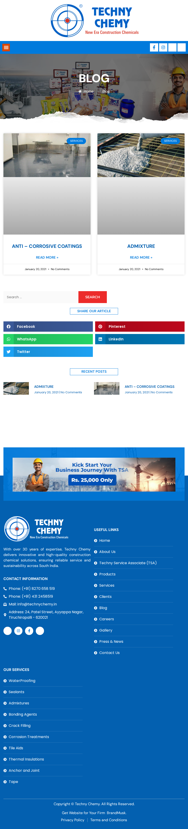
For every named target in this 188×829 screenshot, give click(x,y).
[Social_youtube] (181, 47)
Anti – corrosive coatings (47, 246)
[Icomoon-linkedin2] (172, 47)
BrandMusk (116, 812)
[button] (6, 47)
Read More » (47, 258)
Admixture (141, 246)
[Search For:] (40, 297)
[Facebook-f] (154, 47)
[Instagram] (163, 47)
